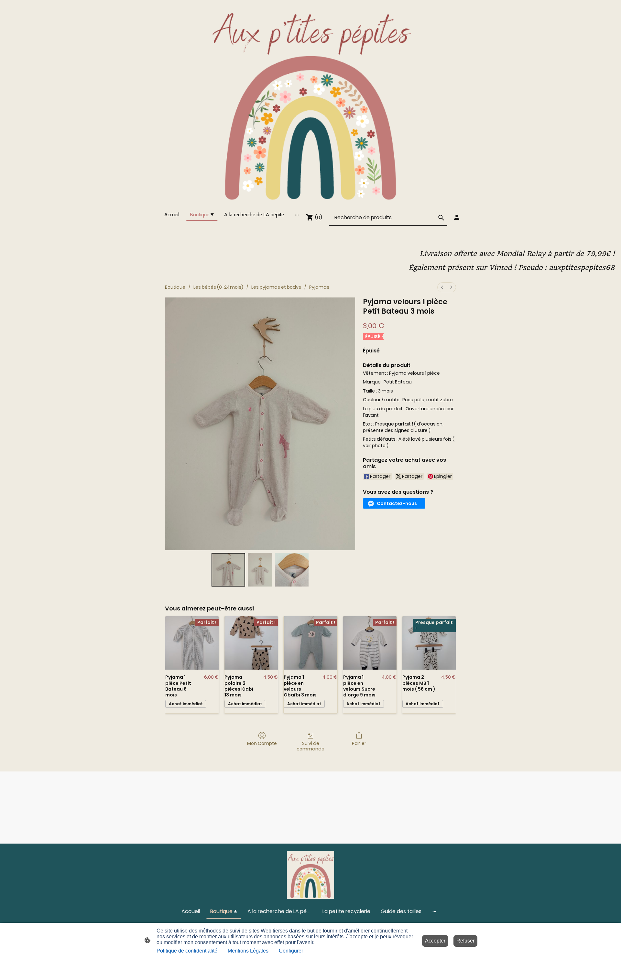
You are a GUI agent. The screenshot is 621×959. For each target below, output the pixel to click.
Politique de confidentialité (187, 951)
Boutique (175, 287)
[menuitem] (442, 287)
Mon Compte (262, 743)
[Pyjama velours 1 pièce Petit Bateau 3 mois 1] (260, 570)
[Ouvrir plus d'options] (296, 215)
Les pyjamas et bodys (276, 287)
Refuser (465, 940)
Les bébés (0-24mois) (218, 287)
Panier (359, 743)
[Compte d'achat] (457, 217)
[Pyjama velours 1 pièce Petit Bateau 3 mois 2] (292, 570)
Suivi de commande (310, 746)
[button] (394, 503)
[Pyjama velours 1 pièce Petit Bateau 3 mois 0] (228, 570)
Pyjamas (319, 287)
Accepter (435, 940)
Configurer (291, 951)
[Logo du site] (310, 102)
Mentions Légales (248, 951)
